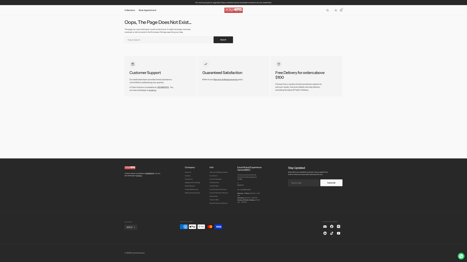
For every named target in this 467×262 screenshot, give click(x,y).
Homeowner (214, 196)
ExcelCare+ (214, 176)
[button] (327, 10)
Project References (191, 189)
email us (152, 90)
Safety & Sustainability (192, 193)
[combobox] (169, 39)
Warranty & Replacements (225, 79)
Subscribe (331, 183)
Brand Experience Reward (218, 203)
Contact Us (189, 179)
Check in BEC (214, 200)
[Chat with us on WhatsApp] (461, 256)
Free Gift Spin (214, 186)
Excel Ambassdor (216, 179)
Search (223, 40)
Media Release (190, 186)
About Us (188, 172)
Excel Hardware (137, 253)
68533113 (240, 185)
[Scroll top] (464, 259)
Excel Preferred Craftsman (219, 193)
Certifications (214, 182)
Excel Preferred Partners (218, 189)
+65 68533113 (163, 87)
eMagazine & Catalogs (192, 182)
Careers (187, 176)
